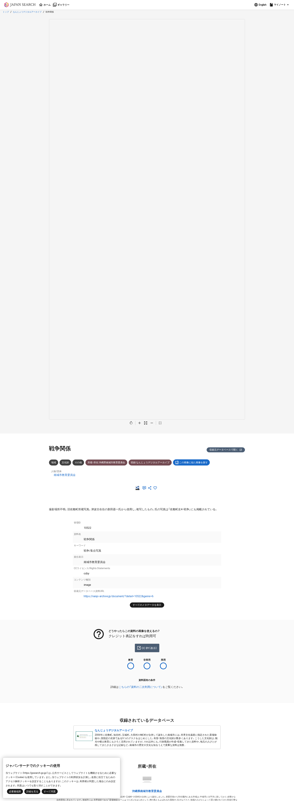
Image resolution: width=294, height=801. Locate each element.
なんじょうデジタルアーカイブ (27, 12)
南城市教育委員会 (65, 475)
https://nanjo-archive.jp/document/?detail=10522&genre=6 (118, 596)
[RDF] (138, 488)
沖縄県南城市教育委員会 (147, 791)
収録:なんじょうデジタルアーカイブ (150, 462)
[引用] (145, 488)
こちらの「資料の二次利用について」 (140, 687)
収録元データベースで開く (223, 449)
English (262, 4)
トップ (6, 12)
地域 (53, 462)
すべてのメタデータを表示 (147, 604)
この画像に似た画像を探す (193, 462)
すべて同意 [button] (50, 791)
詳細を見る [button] (32, 791)
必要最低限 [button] (15, 791)
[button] (279, 5)
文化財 (65, 462)
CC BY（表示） (149, 648)
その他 (78, 462)
